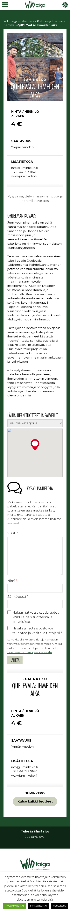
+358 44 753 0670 (24, 172)
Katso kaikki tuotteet (35, 801)
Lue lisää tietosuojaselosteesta (29, 652)
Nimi (12, 581)
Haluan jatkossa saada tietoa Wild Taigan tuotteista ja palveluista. (35, 617)
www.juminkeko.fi (24, 176)
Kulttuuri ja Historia (50, 21)
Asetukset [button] (59, 905)
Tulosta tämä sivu (35, 831)
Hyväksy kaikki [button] (14, 905)
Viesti (12, 533)
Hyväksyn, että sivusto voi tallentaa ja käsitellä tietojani (37, 631)
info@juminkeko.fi (24, 168)
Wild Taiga (11, 21)
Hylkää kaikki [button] (38, 905)
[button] (35, 445)
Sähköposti (17, 597)
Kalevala (9, 25)
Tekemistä (27, 21)
